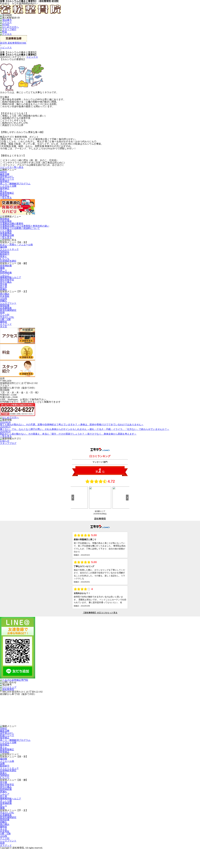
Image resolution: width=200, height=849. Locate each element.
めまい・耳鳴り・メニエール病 (16, 244)
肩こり (3, 270)
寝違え (3, 256)
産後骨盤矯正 (7, 193)
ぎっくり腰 (6, 801)
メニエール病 (7, 761)
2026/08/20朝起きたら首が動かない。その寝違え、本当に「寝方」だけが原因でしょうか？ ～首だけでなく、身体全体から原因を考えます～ (68, 432)
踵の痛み (4, 294)
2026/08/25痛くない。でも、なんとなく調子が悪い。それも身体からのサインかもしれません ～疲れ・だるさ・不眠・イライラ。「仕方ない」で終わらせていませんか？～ (84, 428)
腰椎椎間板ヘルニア (10, 277)
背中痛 (3, 284)
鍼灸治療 (4, 174)
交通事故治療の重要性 (11, 223)
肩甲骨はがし (7, 176)
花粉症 (3, 172)
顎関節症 (4, 251)
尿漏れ (3, 289)
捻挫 (2, 312)
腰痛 (2, 268)
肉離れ (3, 301)
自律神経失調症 (8, 261)
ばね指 (3, 298)
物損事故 (4, 219)
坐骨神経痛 (6, 265)
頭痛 (2, 763)
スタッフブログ (8, 443)
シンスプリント (8, 303)
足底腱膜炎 (6, 308)
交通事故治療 (7, 235)
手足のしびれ (7, 317)
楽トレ (3, 190)
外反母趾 (4, 296)
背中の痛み (6, 282)
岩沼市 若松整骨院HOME (13, 43)
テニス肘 (4, 315)
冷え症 (3, 326)
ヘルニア (4, 275)
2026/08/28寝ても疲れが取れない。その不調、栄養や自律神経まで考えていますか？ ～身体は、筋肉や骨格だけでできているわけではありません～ (71, 423)
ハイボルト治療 (8, 186)
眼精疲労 (4, 254)
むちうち (4, 258)
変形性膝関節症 (8, 310)
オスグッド (6, 324)
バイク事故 (6, 230)
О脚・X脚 (5, 319)
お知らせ (4, 441)
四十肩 (3, 286)
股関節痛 (4, 305)
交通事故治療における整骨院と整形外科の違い (24, 226)
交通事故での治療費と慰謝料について (20, 228)
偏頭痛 (3, 247)
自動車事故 (6, 221)
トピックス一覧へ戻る (11, 167)
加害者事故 (6, 233)
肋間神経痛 (6, 272)
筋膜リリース (7, 179)
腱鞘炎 (3, 322)
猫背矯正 (4, 181)
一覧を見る (6, 197)
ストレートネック (9, 249)
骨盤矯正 (4, 195)
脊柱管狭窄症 (7, 279)
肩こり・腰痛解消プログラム (15, 183)
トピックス (6, 47)
